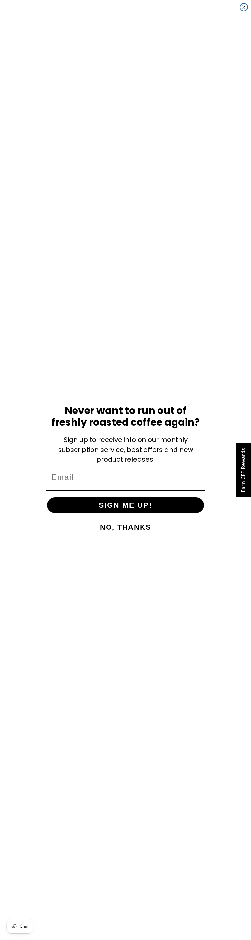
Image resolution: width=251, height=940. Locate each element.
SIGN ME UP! (125, 505)
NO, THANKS (125, 527)
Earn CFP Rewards (243, 470)
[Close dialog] (244, 7)
